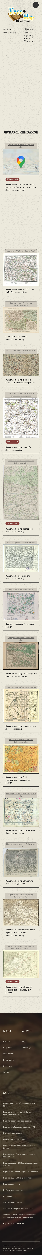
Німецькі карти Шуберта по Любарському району (21, 845)
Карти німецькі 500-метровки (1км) (17, 1178)
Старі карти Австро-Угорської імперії (18, 1209)
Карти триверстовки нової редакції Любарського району (21, 896)
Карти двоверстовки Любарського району (21, 687)
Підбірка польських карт (13, 1190)
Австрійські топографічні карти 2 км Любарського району (21, 462)
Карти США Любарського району (21, 590)
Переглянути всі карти (12, 1224)
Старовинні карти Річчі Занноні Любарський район (21, 304)
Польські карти (9, 1196)
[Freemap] (21, 14)
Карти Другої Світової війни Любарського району (21, 351)
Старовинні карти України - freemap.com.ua (18, 1248)
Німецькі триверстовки (12, 1133)
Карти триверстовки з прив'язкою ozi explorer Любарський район (21, 947)
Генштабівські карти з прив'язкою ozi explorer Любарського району (21, 395)
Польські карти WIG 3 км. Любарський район (21, 251)
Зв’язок (6, 1072)
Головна (6, 1042)
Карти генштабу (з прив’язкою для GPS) (19, 1127)
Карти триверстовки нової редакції (17, 1121)
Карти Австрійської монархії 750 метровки (20, 1172)
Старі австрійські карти (12, 1202)
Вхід (24, 1042)
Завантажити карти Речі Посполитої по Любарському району (18, 780)
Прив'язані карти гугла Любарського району (21, 146)
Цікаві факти (8, 1060)
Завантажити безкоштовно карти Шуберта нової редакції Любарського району (20, 933)
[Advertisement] (21, 71)
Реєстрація (26, 1048)
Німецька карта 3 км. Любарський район (21, 542)
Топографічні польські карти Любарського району (21, 795)
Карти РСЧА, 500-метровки (14, 1139)
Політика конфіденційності (12, 1246)
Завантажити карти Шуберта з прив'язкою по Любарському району (18, 990)
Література (7, 1066)
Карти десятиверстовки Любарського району (21, 639)
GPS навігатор (9, 1054)
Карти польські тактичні (12, 1184)
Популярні (7, 1048)
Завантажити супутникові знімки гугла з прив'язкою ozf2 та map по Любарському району (20, 187)
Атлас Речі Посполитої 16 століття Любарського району (21, 741)
